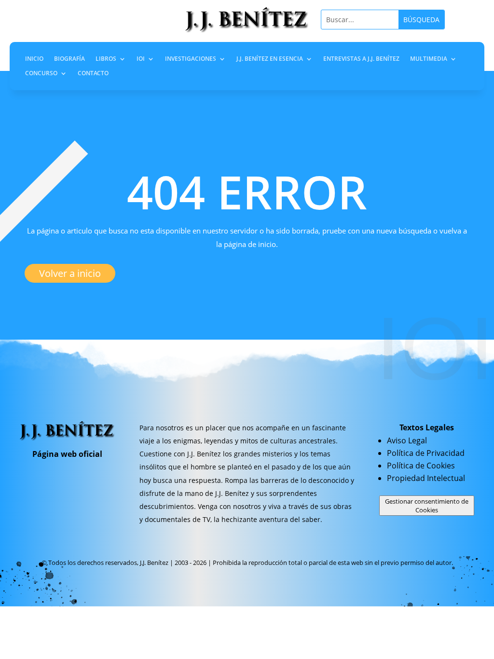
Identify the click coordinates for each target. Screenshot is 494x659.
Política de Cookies (421, 465)
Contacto (93, 73)
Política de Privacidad (426, 453)
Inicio (34, 59)
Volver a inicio (70, 273)
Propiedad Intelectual (426, 478)
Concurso (41, 73)
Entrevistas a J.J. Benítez (361, 59)
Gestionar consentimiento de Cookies (426, 505)
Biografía (69, 59)
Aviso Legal (407, 440)
